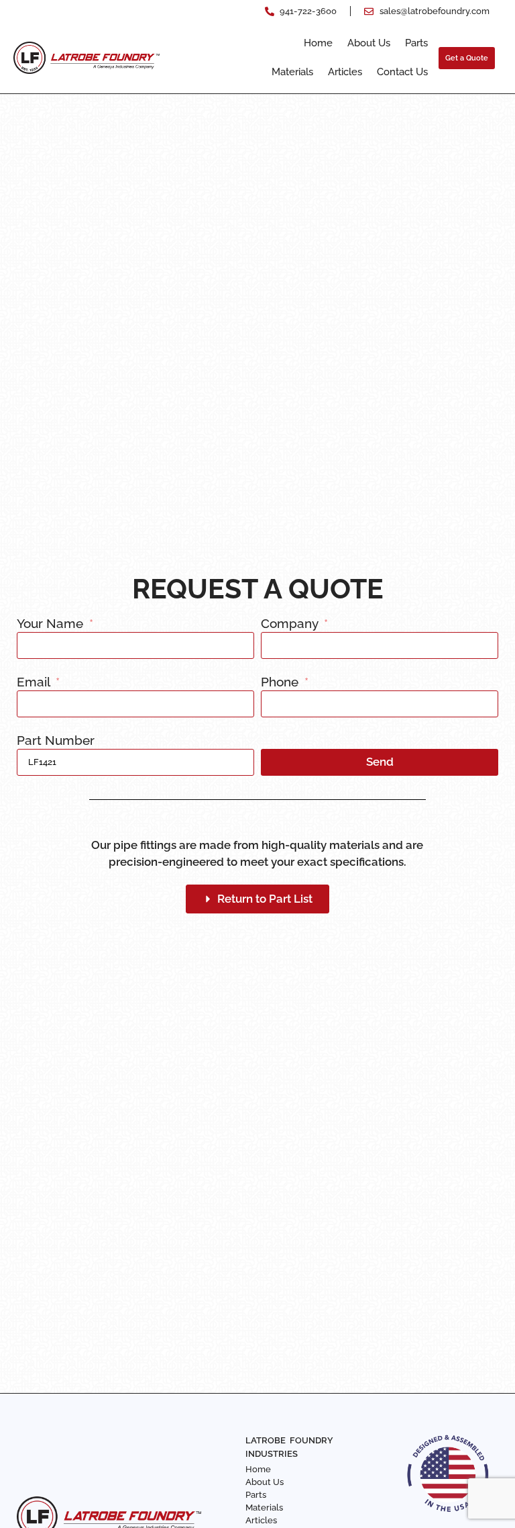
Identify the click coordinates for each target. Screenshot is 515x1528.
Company (291, 624)
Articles (345, 72)
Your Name (52, 624)
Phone (281, 682)
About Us (368, 43)
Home (318, 43)
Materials (292, 72)
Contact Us (402, 72)
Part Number (56, 741)
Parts (416, 43)
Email (35, 682)
